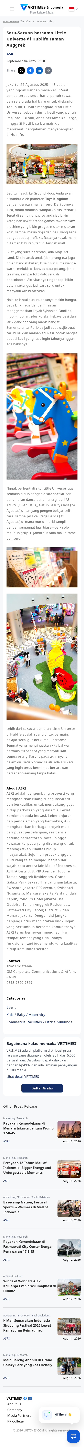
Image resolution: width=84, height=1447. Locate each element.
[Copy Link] (48, 70)
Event (11, 1007)
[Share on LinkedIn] (39, 70)
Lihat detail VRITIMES (23, 1076)
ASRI (11, 54)
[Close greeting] (75, 1411)
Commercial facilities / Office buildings (39, 1022)
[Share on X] (21, 70)
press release (11, 21)
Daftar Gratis (42, 1088)
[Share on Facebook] (30, 70)
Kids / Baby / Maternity (26, 1014)
